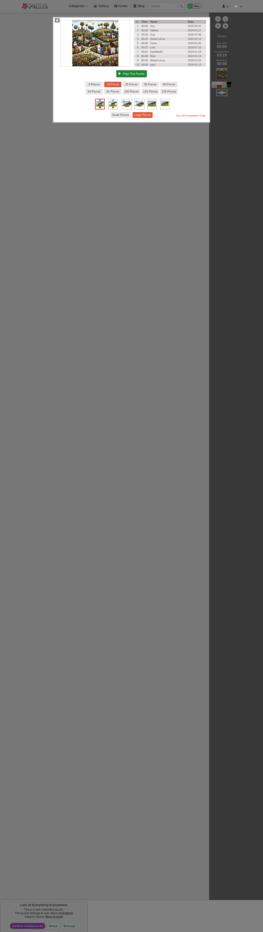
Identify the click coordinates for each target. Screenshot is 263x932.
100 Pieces (131, 91)
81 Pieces (112, 91)
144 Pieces (150, 91)
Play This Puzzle (133, 73)
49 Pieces (169, 84)
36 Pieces (150, 84)
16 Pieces (112, 84)
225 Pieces (169, 91)
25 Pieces (131, 84)
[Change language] (238, 6)
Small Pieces (120, 114)
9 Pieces (94, 84)
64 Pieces (94, 91)
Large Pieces (142, 114)
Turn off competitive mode (191, 115)
